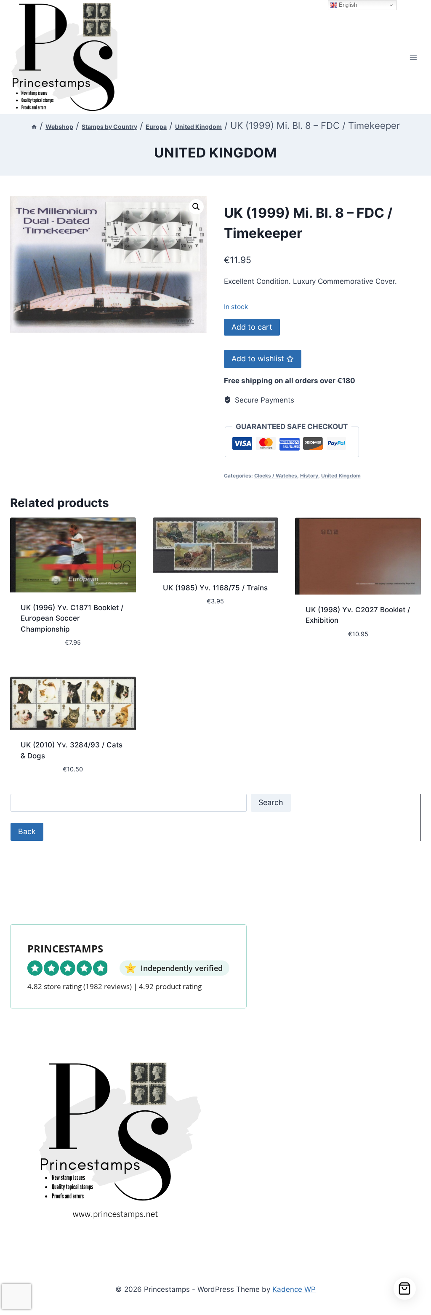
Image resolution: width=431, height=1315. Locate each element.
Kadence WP (294, 1289)
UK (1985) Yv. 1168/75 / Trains (215, 588)
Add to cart (251, 327)
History (309, 475)
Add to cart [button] (184, 626)
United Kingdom (215, 152)
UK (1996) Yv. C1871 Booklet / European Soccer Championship (72, 618)
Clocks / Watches (275, 475)
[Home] (34, 126)
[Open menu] (413, 57)
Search (270, 802)
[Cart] (405, 1289)
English (347, 5)
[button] (196, 206)
